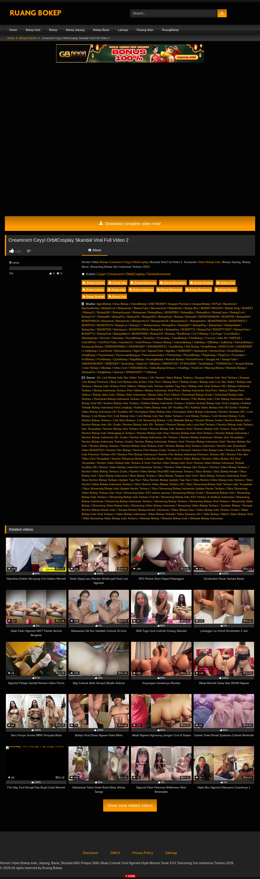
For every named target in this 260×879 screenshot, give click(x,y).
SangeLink (212, 359)
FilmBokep (196, 338)
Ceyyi (101, 274)
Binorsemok (158, 308)
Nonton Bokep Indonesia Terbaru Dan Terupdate (212, 437)
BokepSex (88, 329)
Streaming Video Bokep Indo (110, 505)
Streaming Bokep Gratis (188, 492)
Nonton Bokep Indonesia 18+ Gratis (105, 437)
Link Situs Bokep (123, 420)
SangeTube (229, 359)
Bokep (53, 29)
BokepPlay (199, 325)
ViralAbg (183, 367)
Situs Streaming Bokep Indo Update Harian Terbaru (116, 488)
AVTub (216, 303)
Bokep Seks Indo (104, 394)
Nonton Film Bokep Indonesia (137, 454)
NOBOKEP (185, 350)
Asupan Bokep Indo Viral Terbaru (216, 377)
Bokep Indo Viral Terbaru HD (207, 386)
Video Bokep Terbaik (161, 514)
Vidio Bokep (211, 514)
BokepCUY (89, 316)
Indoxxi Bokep (163, 342)
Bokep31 (89, 312)
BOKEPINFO (237, 321)
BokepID (190, 316)
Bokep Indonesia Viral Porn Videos (205, 390)
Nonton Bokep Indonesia (231, 433)
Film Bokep (182, 399)
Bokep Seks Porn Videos (164, 394)
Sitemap (171, 853)
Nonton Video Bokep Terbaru (228, 467)
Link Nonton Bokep (224, 416)
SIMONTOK (170, 363)
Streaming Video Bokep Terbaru (198, 505)
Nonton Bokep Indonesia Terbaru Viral (159, 441)
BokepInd (107, 321)
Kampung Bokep (92, 346)
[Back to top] (247, 867)
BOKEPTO (188, 329)
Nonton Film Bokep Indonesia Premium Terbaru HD (191, 454)
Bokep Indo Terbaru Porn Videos (115, 386)
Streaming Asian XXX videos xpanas (147, 492)
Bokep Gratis (189, 381)
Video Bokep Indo (209, 262)
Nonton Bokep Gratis (208, 420)
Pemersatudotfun (153, 355)
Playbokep (209, 355)
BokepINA (243, 316)
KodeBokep (209, 346)
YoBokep (151, 372)
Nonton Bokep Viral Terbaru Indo (142, 445)
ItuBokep (226, 342)
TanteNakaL (205, 363)
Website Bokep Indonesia (206, 518)
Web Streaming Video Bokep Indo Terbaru (110, 518)
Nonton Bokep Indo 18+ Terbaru (143, 424)
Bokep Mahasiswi (145, 282)
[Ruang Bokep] (35, 13)
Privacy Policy (142, 853)
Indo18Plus (89, 342)
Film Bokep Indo (202, 399)
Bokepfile (104, 316)
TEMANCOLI (224, 363)
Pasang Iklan (145, 29)
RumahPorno (194, 359)
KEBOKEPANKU (115, 346)
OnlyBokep (89, 355)
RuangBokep (170, 29)
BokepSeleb (232, 325)
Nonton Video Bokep (186, 458)
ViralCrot (196, 367)
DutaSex (149, 338)
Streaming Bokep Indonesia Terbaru (129, 501)
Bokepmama (152, 325)
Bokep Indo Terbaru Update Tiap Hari (162, 386)
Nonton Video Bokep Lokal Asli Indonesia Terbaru (130, 467)
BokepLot (121, 325)
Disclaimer (90, 853)
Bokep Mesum (227, 289)
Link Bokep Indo (124, 416)
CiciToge (216, 333)
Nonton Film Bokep (118, 450)
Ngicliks (170, 350)
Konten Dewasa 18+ (232, 411)
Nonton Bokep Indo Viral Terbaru (192, 433)
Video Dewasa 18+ (189, 514)
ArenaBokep (139, 303)
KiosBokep (176, 346)
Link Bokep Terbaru (197, 416)
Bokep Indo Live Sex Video (217, 381)
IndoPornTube (108, 342)
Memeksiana (123, 350)
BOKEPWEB (140, 333)
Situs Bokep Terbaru (143, 475)
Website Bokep (235, 367)
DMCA (115, 853)
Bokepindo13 (140, 321)
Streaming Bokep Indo (220, 492)
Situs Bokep (203, 471)
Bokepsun (120, 329)
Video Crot (120, 367)
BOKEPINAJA (90, 321)
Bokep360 (103, 312)
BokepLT (135, 325)
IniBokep (199, 342)
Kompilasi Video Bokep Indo (153, 411)
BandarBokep (90, 308)
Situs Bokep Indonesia (113, 475)
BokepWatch (122, 333)
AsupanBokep (201, 303)
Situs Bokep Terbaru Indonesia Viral (223, 475)
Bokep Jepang (75, 29)
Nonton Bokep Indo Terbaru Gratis (125, 428)
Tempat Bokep (244, 363)
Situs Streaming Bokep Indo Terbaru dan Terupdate (219, 484)
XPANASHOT (134, 372)
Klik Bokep (192, 346)
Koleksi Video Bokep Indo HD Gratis (214, 407)
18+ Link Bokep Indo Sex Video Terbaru (121, 377)
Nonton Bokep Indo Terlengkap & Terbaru (108, 433)
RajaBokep (137, 359)
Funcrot (210, 338)
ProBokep (88, 359)
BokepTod (204, 329)
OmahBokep (235, 350)
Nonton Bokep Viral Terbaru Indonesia (190, 445)
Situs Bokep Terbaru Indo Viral (177, 475)
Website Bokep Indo (174, 518)
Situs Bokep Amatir (225, 471)
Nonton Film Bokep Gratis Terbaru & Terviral (161, 450)
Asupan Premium (179, 303)
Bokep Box (191, 308)
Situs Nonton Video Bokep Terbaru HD (159, 484)
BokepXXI (156, 333)
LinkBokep (90, 350)
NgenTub (139, 350)
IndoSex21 (126, 342)
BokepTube (241, 329)
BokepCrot (237, 312)
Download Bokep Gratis (197, 394)
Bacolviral (229, 303)
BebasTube (141, 308)
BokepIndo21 (179, 321)
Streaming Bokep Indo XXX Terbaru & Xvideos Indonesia (197, 497)
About (96, 250)
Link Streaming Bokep (151, 420)
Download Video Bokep (157, 399)
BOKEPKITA (105, 325)
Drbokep (117, 338)
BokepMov (169, 325)
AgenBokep (103, 303)
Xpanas (118, 372)
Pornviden (238, 355)
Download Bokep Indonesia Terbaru (117, 399)
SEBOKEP (112, 363)
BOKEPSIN (104, 329)
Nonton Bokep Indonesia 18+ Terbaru (154, 437)
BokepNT (184, 325)
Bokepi (178, 316)
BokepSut (157, 329)
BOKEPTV (88, 333)
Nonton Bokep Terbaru (104, 445)
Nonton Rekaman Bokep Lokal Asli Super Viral (141, 458)
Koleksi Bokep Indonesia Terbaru (162, 403)
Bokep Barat (101, 29)
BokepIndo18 (159, 321)
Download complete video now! (132, 223)
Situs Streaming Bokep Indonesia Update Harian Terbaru (188, 488)
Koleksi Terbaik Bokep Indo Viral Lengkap (212, 403)
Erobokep (163, 338)
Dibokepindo (90, 338)
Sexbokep (127, 363)
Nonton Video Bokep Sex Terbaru (186, 467)
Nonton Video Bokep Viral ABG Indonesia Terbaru (161, 471)
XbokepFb (88, 372)
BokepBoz (187, 312)
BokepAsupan (121, 312)
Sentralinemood (158, 274)
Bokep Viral (227, 282)
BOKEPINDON (217, 321)
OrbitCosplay (135, 274)
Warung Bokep (214, 367)
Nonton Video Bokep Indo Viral (172, 462)
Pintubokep (174, 355)
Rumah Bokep (175, 359)
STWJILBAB (188, 363)
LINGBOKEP (244, 346)
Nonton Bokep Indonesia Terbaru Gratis (107, 441)
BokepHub (165, 316)
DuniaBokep (133, 338)
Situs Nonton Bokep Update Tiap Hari (167, 480)
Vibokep (106, 367)
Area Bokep (121, 303)
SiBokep (154, 363)
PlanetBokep (192, 355)
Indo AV (222, 338)
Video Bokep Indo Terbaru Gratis (217, 509)
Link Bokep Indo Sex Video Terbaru (160, 416)
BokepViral (104, 333)
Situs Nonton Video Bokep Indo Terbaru (218, 480)
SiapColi (141, 363)
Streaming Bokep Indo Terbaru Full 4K (134, 497)
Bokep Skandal (203, 282)
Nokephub (200, 350)
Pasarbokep (106, 355)
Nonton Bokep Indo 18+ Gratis (101, 424)
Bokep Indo (33, 29)
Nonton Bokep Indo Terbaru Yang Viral (219, 428)
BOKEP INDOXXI (212, 308)
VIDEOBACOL (139, 367)
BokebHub (175, 308)
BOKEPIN (228, 316)
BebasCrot (108, 308)
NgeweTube (155, 350)
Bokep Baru (170, 381)
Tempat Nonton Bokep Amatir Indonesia (143, 509)
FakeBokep (179, 338)
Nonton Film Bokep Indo (207, 450)
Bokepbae (139, 312)
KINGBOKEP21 (157, 346)
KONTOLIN (226, 346)
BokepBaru (155, 312)
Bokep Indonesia (143, 289)
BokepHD (133, 316)
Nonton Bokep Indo (237, 420)
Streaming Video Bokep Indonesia (153, 505)
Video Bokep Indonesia (131, 514)
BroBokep (184, 333)
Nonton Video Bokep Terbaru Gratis (104, 471)
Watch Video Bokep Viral (237, 514)
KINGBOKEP (137, 346)
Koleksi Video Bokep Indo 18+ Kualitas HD (161, 407)
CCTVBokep (200, 333)
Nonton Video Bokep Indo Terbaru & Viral (123, 462)
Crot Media (231, 333)
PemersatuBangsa (128, 355)
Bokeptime (172, 329)
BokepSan (215, 325)
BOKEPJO (88, 325)
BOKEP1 (247, 308)
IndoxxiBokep (182, 342)
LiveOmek (105, 350)
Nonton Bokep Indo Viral (153, 433)
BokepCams (220, 312)
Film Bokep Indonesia (229, 399)
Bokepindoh (198, 321)
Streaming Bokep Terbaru (170, 501)
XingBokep (104, 372)
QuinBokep (120, 359)
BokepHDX (149, 316)
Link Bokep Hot (102, 416)
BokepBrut (203, 312)
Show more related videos (130, 805)
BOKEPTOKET (222, 329)
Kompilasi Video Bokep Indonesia (195, 411)
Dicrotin (105, 338)
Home (13, 29)
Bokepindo (123, 321)
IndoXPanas (143, 342)
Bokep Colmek (28, 38)
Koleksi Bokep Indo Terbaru (121, 403)
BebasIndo (124, 308)
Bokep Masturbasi (174, 282)
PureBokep (104, 359)
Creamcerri (115, 274)
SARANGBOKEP (92, 363)
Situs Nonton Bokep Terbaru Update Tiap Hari (111, 480)
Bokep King (232, 308)
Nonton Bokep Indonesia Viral (205, 441)
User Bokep (90, 367)
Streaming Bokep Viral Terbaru (209, 501)
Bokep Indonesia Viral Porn (162, 390)
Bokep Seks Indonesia (131, 394)
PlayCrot (223, 355)
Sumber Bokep (230, 505)
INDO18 (235, 338)
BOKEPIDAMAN (209, 316)
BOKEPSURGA (138, 329)
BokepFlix (118, 316)
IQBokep (213, 342)
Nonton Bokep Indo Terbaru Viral (171, 428)
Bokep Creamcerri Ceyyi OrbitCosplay (124, 262)
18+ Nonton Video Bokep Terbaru (171, 377)
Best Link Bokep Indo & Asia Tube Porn (136, 381)
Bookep (170, 333)
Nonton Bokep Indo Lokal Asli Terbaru (191, 424)
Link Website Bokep (180, 420)
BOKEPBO (172, 312)
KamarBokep (243, 342)
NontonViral (217, 350)
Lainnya (123, 29)
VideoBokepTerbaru (163, 367)
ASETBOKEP (157, 303)
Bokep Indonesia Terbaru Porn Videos (118, 390)
